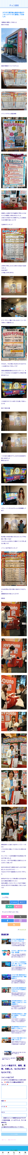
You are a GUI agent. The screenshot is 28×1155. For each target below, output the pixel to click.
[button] (18, 906)
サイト (3, 1112)
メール (4, 1106)
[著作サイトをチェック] (7, 916)
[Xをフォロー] (20, 916)
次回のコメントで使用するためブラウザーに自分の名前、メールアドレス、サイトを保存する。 (13, 1120)
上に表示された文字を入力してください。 (13, 1127)
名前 (3, 1100)
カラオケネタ (6, 893)
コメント (4, 1084)
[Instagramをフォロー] (20, 920)
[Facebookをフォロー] (7, 920)
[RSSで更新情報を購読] (14, 924)
